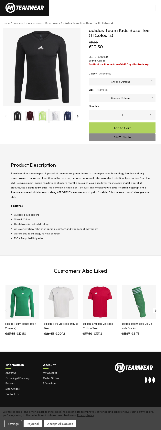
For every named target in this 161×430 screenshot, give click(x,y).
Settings (13, 424)
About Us (10, 372)
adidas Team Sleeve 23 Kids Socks (137, 326)
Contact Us (12, 394)
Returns (10, 383)
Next (77, 116)
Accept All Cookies (60, 424)
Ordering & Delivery (17, 378)
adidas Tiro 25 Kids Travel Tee (61, 326)
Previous (5, 116)
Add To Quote (122, 137)
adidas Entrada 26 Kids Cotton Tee (98, 326)
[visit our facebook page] (154, 380)
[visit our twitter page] (150, 380)
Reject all (33, 424)
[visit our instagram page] (146, 380)
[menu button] (152, 8)
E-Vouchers (50, 383)
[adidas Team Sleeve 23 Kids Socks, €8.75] (139, 302)
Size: (98, 89)
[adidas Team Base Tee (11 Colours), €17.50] (22, 302)
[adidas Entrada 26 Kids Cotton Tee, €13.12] (100, 302)
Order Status (51, 378)
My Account (50, 372)
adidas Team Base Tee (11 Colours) (21, 326)
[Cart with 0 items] (158, 8)
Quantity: (94, 106)
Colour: (100, 73)
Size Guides (12, 388)
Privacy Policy (85, 415)
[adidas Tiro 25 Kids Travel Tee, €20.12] (61, 302)
